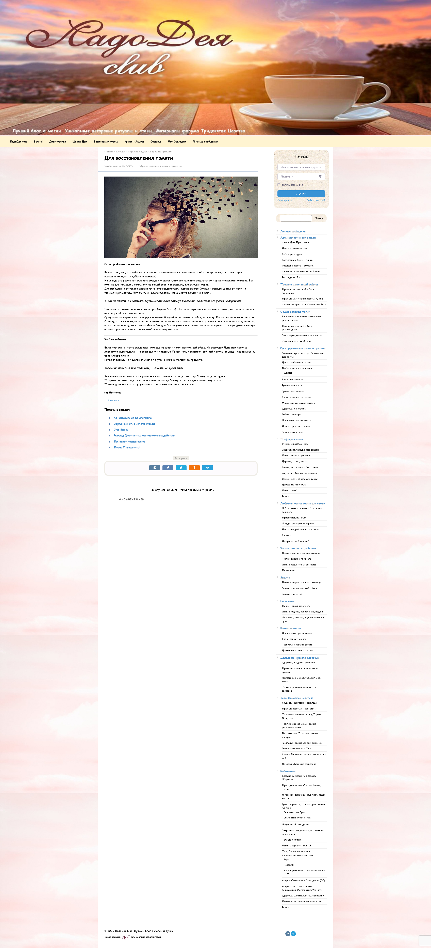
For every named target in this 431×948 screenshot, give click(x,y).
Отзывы (156, 141)
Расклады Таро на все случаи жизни (302, 742)
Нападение (287, 601)
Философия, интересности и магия (302, 335)
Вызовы (288, 372)
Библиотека (287, 771)
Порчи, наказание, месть (296, 605)
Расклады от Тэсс (292, 277)
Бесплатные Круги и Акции (297, 259)
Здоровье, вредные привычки (165, 165)
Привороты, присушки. (295, 517)
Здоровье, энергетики (294, 408)
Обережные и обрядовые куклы (300, 478)
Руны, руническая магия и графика (302, 348)
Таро (286, 859)
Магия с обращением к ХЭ (296, 845)
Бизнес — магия (290, 628)
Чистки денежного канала (296, 558)
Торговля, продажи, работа (297, 644)
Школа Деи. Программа (295, 242)
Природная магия (291, 439)
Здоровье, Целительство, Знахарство (303, 895)
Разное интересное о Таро (296, 748)
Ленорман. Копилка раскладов (299, 763)
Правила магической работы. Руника (302, 298)
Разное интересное (292, 432)
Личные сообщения (205, 141)
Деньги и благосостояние (296, 362)
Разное (285, 496)
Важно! (38, 141)
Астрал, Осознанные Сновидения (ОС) (303, 880)
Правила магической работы (299, 284)
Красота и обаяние (292, 379)
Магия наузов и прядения (296, 455)
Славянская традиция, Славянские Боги (304, 304)
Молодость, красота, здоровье (299, 657)
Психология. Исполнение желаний (302, 901)
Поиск (318, 218)
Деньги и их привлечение (297, 633)
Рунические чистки (292, 385)
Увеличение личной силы (297, 341)
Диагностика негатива (294, 248)
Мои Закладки (177, 141)
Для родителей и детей (295, 541)
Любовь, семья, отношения (297, 368)
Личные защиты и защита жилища (301, 582)
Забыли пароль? (316, 200)
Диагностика (57, 141)
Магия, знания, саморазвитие (298, 402)
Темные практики (292, 839)
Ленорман (289, 864)
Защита (285, 577)
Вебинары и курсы (106, 141)
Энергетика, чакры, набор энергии (301, 449)
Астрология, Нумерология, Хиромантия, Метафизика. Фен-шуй (302, 887)
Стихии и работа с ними (295, 443)
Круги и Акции (134, 141)
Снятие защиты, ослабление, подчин (303, 611)
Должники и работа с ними (297, 650)
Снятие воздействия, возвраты (299, 564)
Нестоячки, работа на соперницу (300, 529)
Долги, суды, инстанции (296, 426)
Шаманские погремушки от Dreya (301, 271)
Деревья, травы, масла (294, 461)
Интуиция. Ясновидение (295, 824)
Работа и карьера (291, 414)
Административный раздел (298, 237)
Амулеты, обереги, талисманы (299, 473)
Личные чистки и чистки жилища (301, 553)
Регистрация (284, 200)
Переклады (288, 570)
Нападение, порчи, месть (296, 420)
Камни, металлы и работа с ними (301, 467)
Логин (301, 194)
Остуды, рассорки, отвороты (298, 523)
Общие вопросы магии (295, 311)
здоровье (182, 458)
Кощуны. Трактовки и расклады (299, 702)
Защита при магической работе (299, 588)
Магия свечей (289, 490)
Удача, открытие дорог (295, 638)
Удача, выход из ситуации (296, 397)
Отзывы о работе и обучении (298, 265)
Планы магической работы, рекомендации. (297, 327)
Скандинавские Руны (294, 812)
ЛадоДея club (18, 141)
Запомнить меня (292, 184)
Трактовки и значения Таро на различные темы (299, 725)
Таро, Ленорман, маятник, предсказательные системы (297, 853)
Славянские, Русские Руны (297, 817)
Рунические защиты (293, 391)
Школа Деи (80, 141)
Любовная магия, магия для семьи (302, 503)
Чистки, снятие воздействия (298, 548)
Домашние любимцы (294, 484)
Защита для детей (292, 593)
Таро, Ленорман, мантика (296, 698)
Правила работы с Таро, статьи (299, 708)
